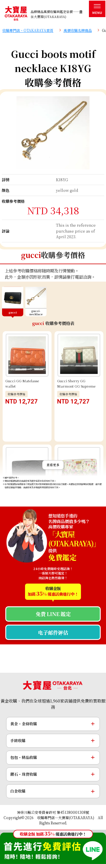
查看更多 (53, 465)
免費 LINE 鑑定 (53, 614)
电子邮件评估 (53, 632)
